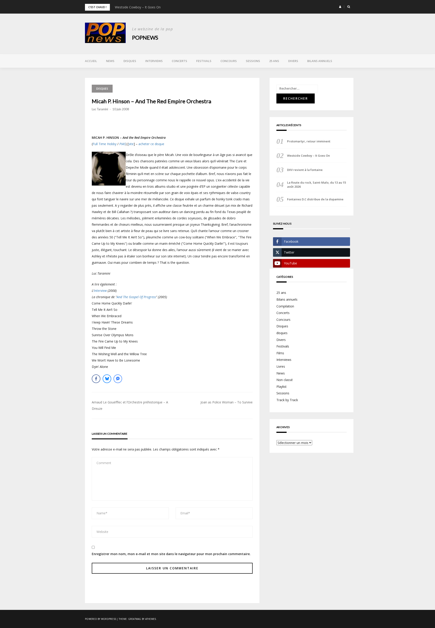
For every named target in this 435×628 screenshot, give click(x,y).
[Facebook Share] (96, 378)
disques (282, 333)
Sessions (253, 61)
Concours (228, 61)
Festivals (203, 61)
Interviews (154, 61)
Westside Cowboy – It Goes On (138, 7)
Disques (129, 61)
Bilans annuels (319, 61)
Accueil (91, 61)
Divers (293, 61)
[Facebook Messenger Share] (118, 378)
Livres (280, 366)
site (131, 144)
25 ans (274, 61)
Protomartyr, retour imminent (308, 141)
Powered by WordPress (100, 619)
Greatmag (134, 619)
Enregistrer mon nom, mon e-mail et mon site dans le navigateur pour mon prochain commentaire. (171, 554)
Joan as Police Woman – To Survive (227, 402)
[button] (340, 6)
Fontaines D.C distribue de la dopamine (315, 199)
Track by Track (287, 400)
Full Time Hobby (104, 144)
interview (100, 290)
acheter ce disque (151, 144)
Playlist (281, 386)
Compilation (285, 306)
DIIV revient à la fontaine (305, 170)
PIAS (122, 144)
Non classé (284, 380)
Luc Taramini (100, 109)
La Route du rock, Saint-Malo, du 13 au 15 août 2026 (316, 184)
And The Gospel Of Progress (136, 297)
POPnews (145, 37)
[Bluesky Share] (107, 378)
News (110, 61)
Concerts (179, 61)
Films (280, 353)
